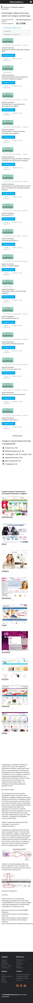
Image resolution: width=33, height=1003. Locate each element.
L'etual (4, 625)
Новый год (9, 448)
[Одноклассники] (19, 23)
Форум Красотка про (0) (11, 34)
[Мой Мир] (24, 23)
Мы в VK (21, 986)
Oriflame (5, 571)
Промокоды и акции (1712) (12, 28)
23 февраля (9, 454)
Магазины (5, 964)
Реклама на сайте (22, 976)
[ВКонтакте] (17, 23)
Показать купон (8, 55)
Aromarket (6, 652)
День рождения (11, 461)
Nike (3, 978)
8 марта (24, 454)
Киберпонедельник (12, 451)
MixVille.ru (19, 968)
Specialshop (6, 598)
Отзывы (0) (7, 31)
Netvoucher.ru (6, 7)
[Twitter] (21, 23)
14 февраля (9, 464)
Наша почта (25, 986)
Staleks (4, 733)
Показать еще (17, 435)
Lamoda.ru (19, 964)
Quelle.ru (19, 962)
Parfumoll (5, 706)
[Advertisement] (16, 478)
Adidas (4, 980)
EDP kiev (5, 679)
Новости (4, 962)
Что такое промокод (23, 974)
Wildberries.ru (20, 960)
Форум (4, 960)
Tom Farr (4, 982)
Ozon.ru (18, 966)
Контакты (19, 980)
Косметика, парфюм (17, 7)
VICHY (4, 544)
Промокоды (6, 968)
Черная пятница (11, 457)
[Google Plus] (22, 23)
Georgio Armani (7, 976)
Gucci (3, 974)
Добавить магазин (22, 978)
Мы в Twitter (17, 986)
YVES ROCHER (7, 517)
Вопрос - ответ (6, 966)
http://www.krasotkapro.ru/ (23, 19)
